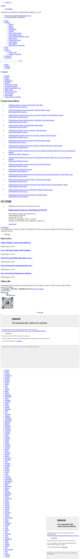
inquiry (11, 224)
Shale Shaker (13, 43)
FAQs (6, 49)
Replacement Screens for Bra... (18, 122)
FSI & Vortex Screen (15, 33)
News (6, 47)
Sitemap (41, 289)
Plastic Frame (13, 38)
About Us (8, 50)
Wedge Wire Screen (15, 40)
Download (8, 57)
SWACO (11, 28)
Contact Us (8, 56)
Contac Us (8, 2)
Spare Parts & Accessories (17, 45)
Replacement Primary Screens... (18, 132)
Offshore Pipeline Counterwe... (18, 107)
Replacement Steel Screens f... (18, 112)
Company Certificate (15, 54)
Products (7, 22)
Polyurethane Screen (15, 35)
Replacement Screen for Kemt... (18, 196)
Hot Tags (35, 289)
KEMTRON (12, 29)
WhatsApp (12, 295)
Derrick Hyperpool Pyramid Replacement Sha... (17, 265)
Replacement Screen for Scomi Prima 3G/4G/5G (28, 210)
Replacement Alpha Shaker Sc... (18, 171)
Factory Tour (13, 52)
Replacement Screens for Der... (18, 181)
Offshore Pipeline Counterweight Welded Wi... (16, 242)
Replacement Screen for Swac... (18, 191)
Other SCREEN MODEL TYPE (19, 36)
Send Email (4, 292)
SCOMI (11, 31)
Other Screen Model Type (13, 88)
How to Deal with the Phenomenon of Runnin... (16, 273)
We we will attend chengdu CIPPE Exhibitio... (16, 250)
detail (14, 224)
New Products (13, 42)
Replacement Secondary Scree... (18, 137)
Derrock (11, 24)
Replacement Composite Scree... (19, 117)
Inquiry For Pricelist (7, 287)
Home (6, 21)
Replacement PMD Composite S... (19, 154)
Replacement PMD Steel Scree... (19, 161)
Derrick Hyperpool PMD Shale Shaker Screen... (17, 258)
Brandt (11, 26)
